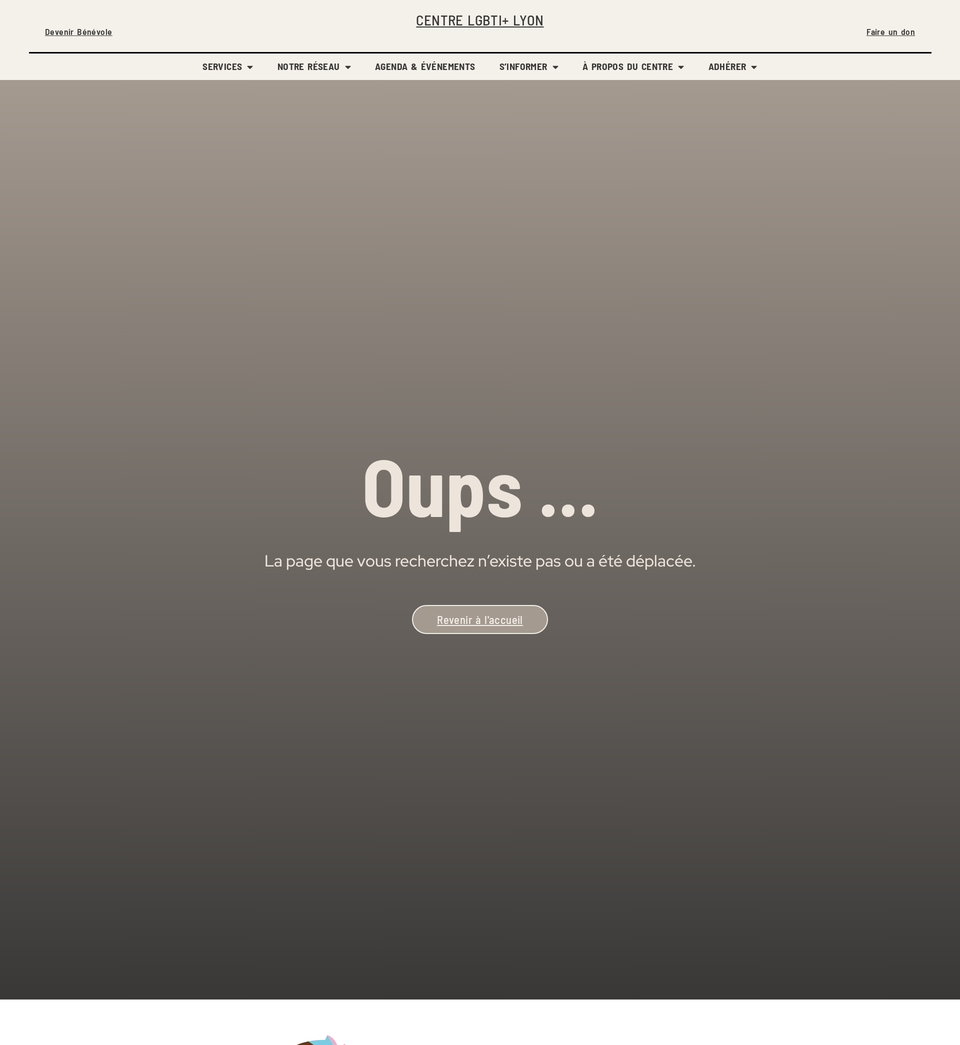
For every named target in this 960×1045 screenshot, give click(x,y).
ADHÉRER (727, 66)
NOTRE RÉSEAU (309, 66)
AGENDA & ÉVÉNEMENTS (425, 66)
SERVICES (222, 66)
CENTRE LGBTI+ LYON (480, 19)
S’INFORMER (524, 66)
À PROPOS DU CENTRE (627, 66)
